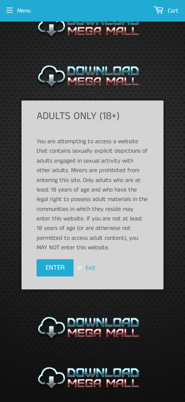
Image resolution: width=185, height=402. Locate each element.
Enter (55, 268)
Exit (91, 267)
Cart (172, 10)
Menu (24, 10)
